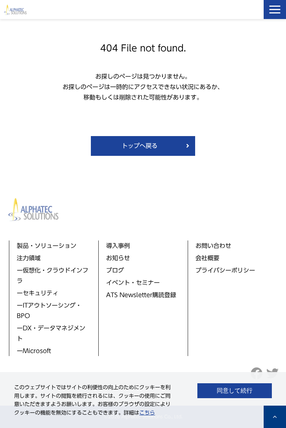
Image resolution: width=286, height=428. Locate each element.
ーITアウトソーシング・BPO (49, 310)
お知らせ (118, 258)
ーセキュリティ (37, 293)
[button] (275, 9)
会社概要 (207, 258)
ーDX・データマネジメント (51, 333)
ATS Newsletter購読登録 (141, 295)
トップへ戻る (140, 146)
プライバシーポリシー (225, 270)
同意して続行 (234, 390)
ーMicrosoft (34, 351)
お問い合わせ (213, 246)
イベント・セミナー (133, 283)
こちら (147, 412)
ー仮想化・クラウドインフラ (52, 275)
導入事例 (118, 246)
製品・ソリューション (46, 246)
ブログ (115, 270)
